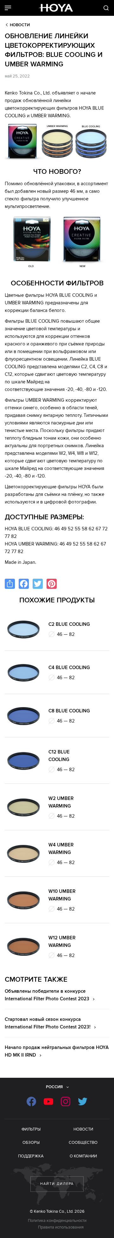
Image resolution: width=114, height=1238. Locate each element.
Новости (20, 24)
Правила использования (61, 1227)
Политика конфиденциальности (57, 1220)
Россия (54, 1086)
